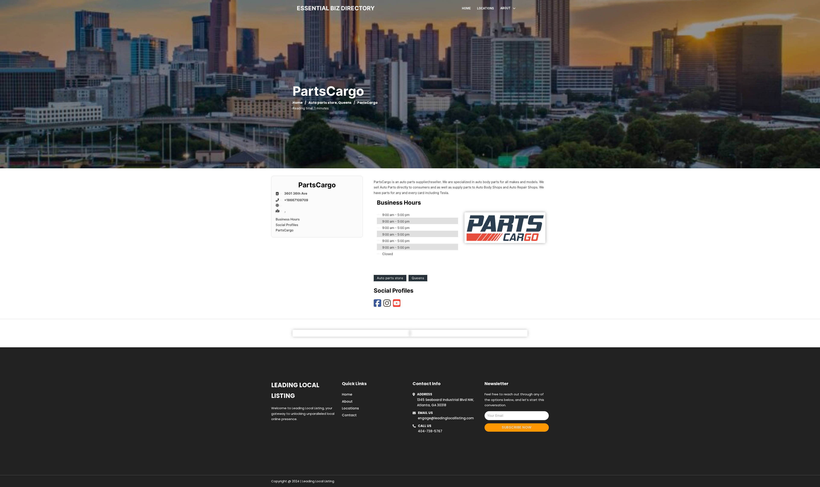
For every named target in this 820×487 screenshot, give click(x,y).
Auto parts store (322, 102)
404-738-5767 (430, 431)
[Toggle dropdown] (514, 8)
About (347, 401)
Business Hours (288, 219)
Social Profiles (287, 225)
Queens (344, 102)
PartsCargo (284, 230)
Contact (349, 415)
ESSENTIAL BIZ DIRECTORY (336, 8)
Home (466, 8)
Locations (485, 8)
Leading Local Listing (295, 390)
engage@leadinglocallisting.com (446, 418)
